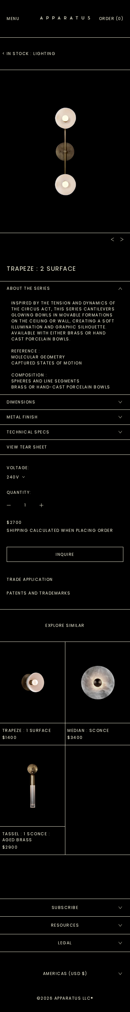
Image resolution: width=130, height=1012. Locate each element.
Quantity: (19, 492)
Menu (13, 18)
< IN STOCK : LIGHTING (29, 53)
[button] (111, 18)
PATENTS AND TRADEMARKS (38, 593)
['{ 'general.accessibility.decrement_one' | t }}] (12, 505)
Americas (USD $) (65, 973)
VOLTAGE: (18, 467)
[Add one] (38, 505)
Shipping (17, 530)
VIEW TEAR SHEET (27, 447)
